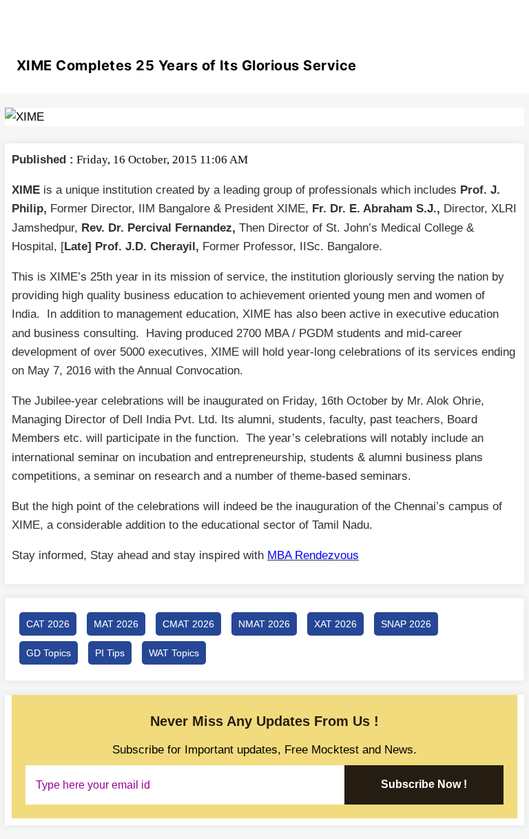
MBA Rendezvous (313, 555)
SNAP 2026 (406, 623)
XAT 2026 (335, 623)
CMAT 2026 (188, 623)
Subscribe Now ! (424, 784)
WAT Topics (174, 652)
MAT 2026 (116, 623)
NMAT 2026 (264, 623)
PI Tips (110, 652)
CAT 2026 (48, 623)
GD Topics (48, 652)
